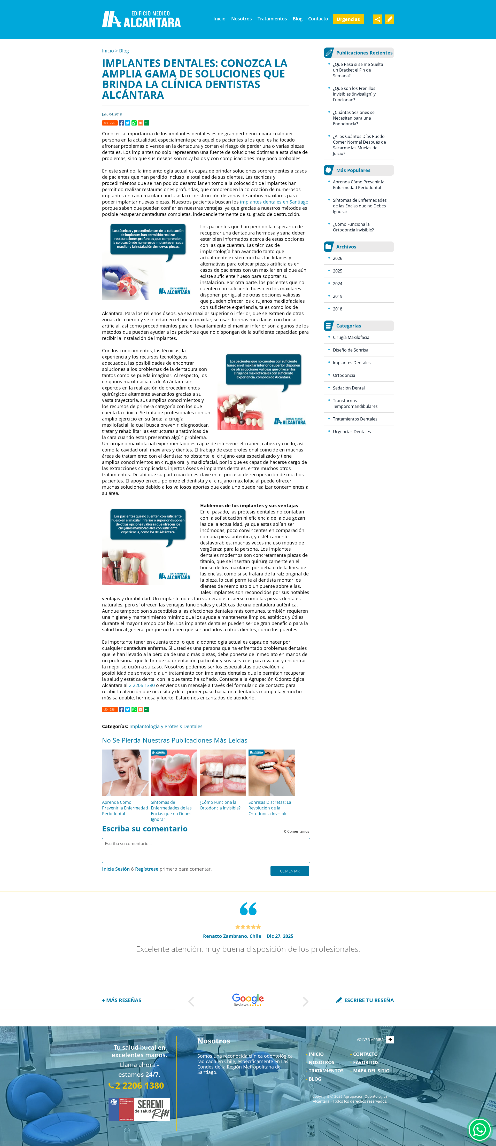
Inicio (219, 18)
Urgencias (348, 19)
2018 (337, 309)
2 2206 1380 (142, 685)
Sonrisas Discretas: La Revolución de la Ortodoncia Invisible (270, 807)
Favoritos (366, 1062)
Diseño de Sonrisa (350, 350)
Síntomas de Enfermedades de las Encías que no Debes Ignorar (171, 810)
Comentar (290, 871)
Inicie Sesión (116, 869)
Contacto (318, 18)
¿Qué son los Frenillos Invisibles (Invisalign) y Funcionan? (354, 94)
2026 (337, 258)
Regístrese (146, 869)
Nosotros (241, 18)
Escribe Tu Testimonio (389, 19)
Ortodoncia (344, 375)
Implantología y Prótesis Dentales (166, 726)
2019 (337, 296)
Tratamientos (272, 18)
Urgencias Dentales (352, 431)
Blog (298, 18)
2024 (337, 283)
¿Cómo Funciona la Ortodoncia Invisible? (220, 805)
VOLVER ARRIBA (370, 1039)
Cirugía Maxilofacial (351, 337)
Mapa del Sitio (371, 1070)
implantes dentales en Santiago (274, 202)
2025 (337, 271)
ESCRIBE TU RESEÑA (369, 1000)
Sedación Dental (349, 388)
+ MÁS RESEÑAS (121, 1000)
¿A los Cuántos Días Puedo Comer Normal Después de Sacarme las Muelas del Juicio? (359, 145)
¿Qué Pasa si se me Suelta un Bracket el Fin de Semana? (358, 70)
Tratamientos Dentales (355, 419)
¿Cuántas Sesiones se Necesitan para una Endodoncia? (354, 118)
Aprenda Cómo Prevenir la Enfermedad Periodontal (125, 807)
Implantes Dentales (352, 362)
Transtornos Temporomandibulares (355, 403)
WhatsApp (480, 1130)
